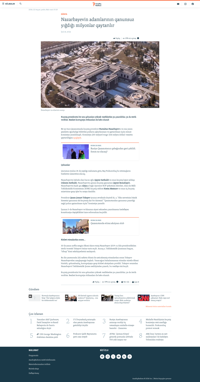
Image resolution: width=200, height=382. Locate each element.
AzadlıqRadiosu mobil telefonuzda (42, 360)
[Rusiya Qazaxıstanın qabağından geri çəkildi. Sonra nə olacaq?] (76, 151)
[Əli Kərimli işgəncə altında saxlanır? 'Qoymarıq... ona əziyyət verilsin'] (71, 298)
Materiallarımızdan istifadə (39, 364)
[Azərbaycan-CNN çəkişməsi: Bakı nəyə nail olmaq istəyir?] (144, 298)
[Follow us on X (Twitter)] (113, 356)
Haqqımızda (33, 356)
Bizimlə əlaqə (34, 369)
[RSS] (124, 356)
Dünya (64, 14)
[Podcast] (129, 356)
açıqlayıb (77, 138)
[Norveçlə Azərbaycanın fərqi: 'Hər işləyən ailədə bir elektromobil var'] (35, 298)
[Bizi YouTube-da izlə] (178, 4)
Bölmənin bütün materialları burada (158, 306)
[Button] (116, 38)
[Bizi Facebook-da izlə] (192, 4)
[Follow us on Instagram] (107, 356)
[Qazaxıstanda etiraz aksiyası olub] (76, 226)
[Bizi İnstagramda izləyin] (185, 4)
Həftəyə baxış (34, 373)
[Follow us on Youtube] (118, 356)
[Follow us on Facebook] (102, 356)
